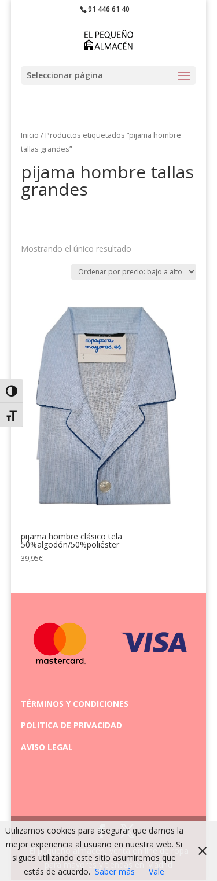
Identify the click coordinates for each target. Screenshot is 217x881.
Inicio (30, 135)
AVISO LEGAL (47, 746)
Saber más (115, 871)
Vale (156, 871)
